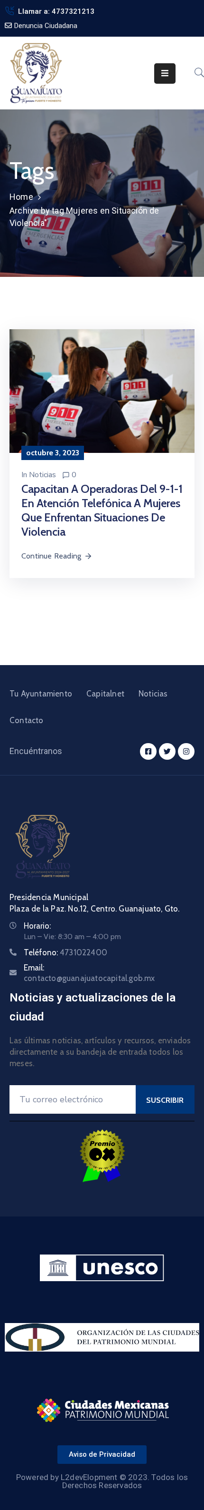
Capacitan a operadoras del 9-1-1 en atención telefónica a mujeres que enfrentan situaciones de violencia (102, 510)
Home (21, 197)
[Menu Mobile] (165, 73)
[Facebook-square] (148, 751)
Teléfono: (65, 952)
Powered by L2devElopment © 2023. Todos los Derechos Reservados (102, 1481)
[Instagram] (186, 751)
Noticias (42, 475)
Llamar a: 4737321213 (56, 11)
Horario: (37, 926)
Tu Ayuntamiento (40, 693)
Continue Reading (51, 555)
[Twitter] (167, 751)
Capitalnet (105, 693)
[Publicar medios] (102, 390)
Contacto (26, 720)
